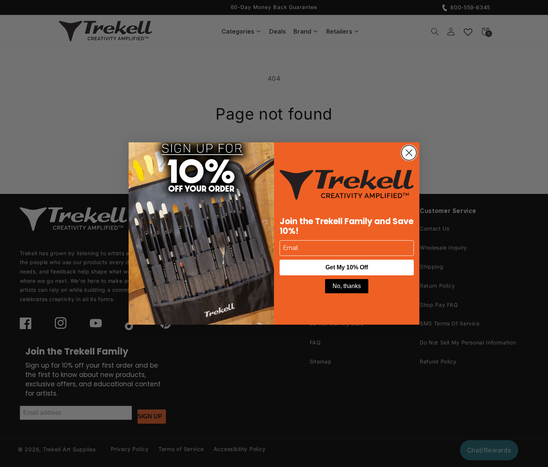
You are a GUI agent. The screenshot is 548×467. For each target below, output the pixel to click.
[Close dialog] (408, 152)
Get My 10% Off (346, 267)
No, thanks (347, 286)
